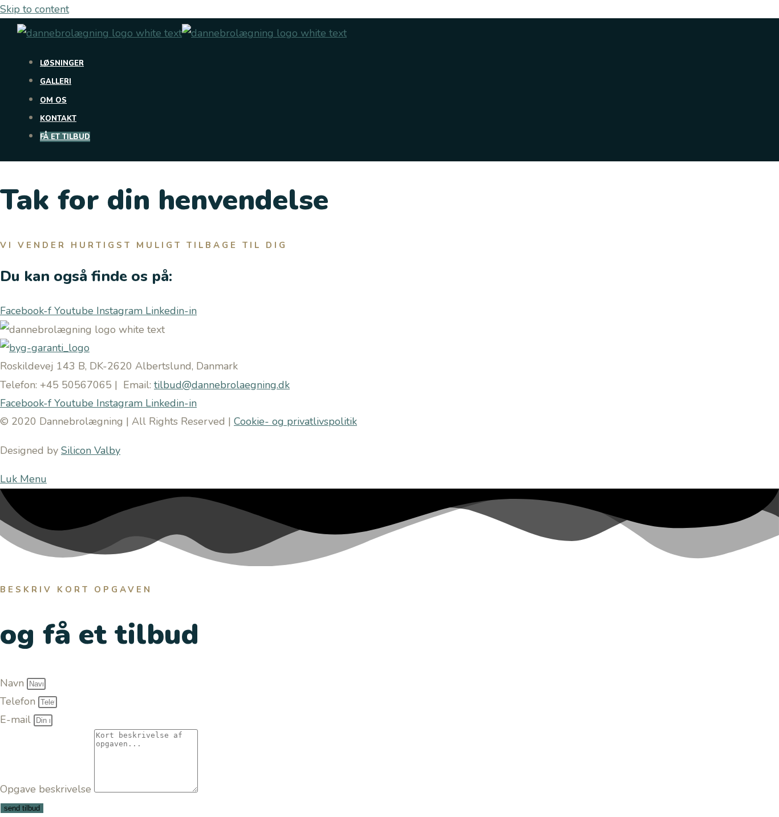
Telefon (19, 701)
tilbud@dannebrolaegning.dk (222, 385)
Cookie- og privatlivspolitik (295, 421)
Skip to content (34, 9)
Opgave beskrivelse (47, 789)
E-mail (17, 719)
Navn (13, 683)
